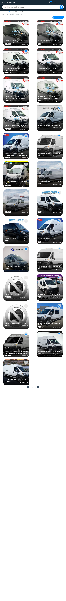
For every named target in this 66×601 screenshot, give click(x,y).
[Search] (61, 7)
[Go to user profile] (56, 2)
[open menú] (61, 2)
